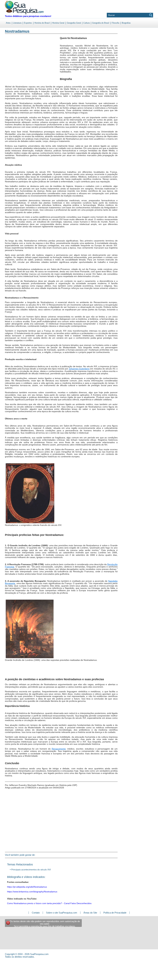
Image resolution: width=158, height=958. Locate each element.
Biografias (126, 23)
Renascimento (59, 749)
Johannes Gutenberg (79, 368)
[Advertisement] (17, 61)
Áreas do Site (90, 912)
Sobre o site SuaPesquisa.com (61, 912)
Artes (8, 23)
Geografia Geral (74, 23)
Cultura (86, 23)
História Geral (58, 23)
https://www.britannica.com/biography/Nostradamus (32, 891)
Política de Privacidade (114, 912)
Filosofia (115, 23)
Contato (36, 912)
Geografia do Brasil (100, 23)
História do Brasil (42, 23)
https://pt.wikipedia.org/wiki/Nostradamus (27, 887)
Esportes (28, 23)
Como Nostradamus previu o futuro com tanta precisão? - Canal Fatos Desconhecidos (49, 903)
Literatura (17, 23)
